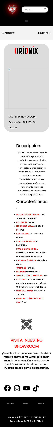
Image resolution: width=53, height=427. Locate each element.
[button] (26, 21)
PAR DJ (27, 122)
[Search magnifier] (45, 9)
